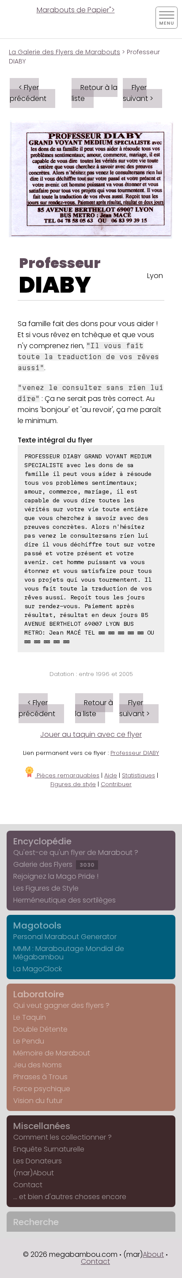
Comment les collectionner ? (62, 1137)
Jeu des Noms (37, 1065)
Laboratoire (38, 994)
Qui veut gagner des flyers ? (61, 1005)
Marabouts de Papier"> (76, 10)
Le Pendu (28, 1041)
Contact (27, 1185)
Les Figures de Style (46, 888)
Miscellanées (41, 1126)
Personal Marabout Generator (65, 937)
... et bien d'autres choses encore (69, 1197)
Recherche (36, 1222)
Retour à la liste (95, 93)
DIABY (55, 285)
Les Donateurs (37, 1161)
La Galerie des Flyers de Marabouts (64, 52)
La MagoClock (37, 969)
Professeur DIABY (134, 753)
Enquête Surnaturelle (48, 1149)
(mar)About (33, 1173)
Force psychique (41, 1089)
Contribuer (116, 784)
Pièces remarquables (67, 775)
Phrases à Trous (40, 1077)
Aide (110, 775)
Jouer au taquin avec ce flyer (91, 734)
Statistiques (138, 775)
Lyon (155, 276)
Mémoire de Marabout (51, 1053)
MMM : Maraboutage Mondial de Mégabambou (68, 953)
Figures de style (73, 784)
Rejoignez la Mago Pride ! (56, 876)
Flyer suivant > (138, 93)
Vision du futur (38, 1101)
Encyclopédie (42, 841)
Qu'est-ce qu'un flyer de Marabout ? (75, 852)
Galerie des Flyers (54, 864)
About (153, 1254)
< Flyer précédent (28, 93)
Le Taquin (29, 1017)
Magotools (37, 925)
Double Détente (40, 1029)
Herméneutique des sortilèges (64, 900)
